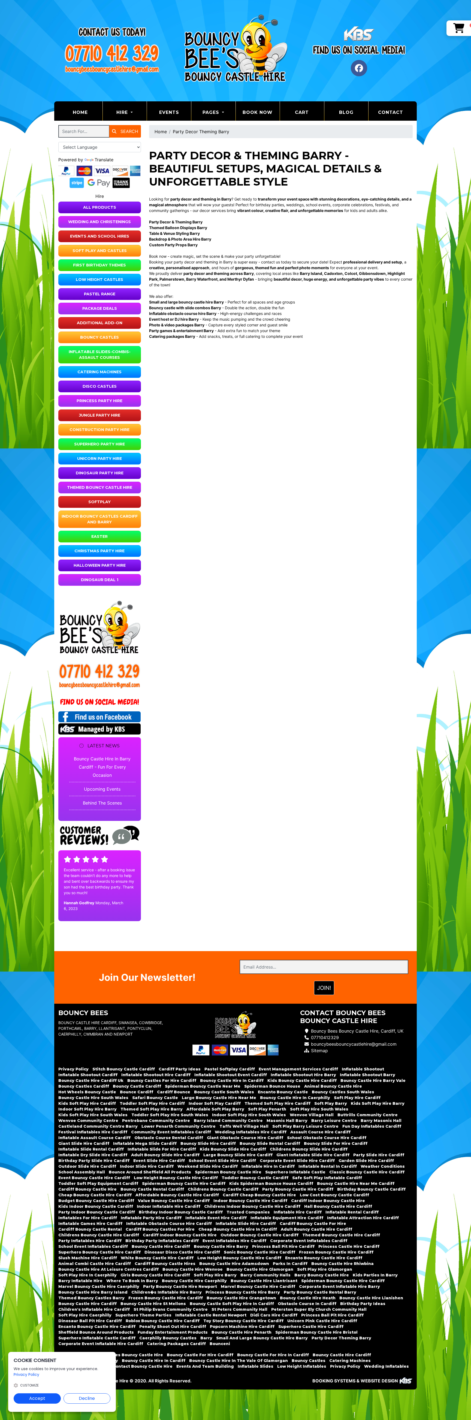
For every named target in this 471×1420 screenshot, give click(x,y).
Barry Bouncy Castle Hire (321, 1275)
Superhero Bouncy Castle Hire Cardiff (99, 1252)
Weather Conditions (383, 1166)
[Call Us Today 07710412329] (99, 671)
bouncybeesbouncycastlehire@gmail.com (354, 1044)
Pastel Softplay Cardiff (229, 1069)
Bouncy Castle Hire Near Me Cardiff (355, 1183)
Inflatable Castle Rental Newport (210, 1315)
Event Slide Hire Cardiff (159, 1160)
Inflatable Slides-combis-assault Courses (100, 354)
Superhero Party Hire (99, 444)
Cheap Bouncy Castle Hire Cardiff (95, 1195)
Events (169, 112)
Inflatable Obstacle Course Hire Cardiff (169, 1223)
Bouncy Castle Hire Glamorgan (260, 1269)
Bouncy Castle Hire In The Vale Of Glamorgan (238, 1360)
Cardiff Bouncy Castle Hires (165, 1263)
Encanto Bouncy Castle (283, 1092)
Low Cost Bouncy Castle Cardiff (334, 1195)
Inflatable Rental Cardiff (352, 1212)
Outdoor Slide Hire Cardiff (87, 1166)
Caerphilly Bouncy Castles (168, 1338)
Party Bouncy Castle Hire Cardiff (297, 1189)
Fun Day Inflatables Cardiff (371, 1126)
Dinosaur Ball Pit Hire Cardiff (90, 1320)
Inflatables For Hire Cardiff (87, 1217)
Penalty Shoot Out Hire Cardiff (172, 1326)
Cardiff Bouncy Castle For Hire (313, 1223)
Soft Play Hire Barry (215, 1275)
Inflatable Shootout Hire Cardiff (156, 1074)
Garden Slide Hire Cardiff (366, 1160)
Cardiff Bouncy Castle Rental (90, 1229)
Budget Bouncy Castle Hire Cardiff (96, 1200)
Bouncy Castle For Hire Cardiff (200, 1354)
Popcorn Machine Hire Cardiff (242, 1326)
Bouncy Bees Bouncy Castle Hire (127, 1354)
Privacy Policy (73, 1069)
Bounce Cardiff (136, 1092)
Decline (87, 1398)
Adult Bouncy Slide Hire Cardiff (165, 1154)
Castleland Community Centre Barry (98, 1126)
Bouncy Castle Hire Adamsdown (234, 1263)
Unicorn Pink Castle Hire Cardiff (322, 1320)
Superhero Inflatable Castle (295, 1172)
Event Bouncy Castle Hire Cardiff (94, 1177)
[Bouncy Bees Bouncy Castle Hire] (235, 51)
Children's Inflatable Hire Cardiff (94, 1309)
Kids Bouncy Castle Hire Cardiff (302, 1080)
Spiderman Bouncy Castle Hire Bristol (316, 1332)
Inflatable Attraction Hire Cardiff (363, 1217)
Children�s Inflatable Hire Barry (166, 1292)
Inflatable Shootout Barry (367, 1074)
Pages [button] (212, 112)
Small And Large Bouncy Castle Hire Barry (262, 1338)
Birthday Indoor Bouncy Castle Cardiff (181, 1212)
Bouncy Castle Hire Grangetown (241, 1297)
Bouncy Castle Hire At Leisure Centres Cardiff (108, 1269)
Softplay (99, 501)
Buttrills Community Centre (367, 1114)
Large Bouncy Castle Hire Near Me (219, 1097)
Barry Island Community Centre (228, 1120)
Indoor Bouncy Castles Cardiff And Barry (100, 519)
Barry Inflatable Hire (80, 1280)
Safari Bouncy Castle (155, 1097)
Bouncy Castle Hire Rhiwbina (342, 1263)
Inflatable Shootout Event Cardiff (230, 1074)
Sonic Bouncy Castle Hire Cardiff (259, 1252)
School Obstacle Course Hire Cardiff (326, 1137)
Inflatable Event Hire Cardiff (216, 1217)
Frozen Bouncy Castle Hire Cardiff (336, 1252)
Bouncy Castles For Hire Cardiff (161, 1080)
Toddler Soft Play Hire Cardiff (152, 1103)
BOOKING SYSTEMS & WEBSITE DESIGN (355, 1380)
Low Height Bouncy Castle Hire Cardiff (176, 1177)
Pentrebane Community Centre (156, 1120)
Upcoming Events (102, 789)
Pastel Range (99, 294)
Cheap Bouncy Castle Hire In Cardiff (237, 1229)
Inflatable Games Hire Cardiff (90, 1223)
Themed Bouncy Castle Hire (99, 487)
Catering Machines (99, 371)
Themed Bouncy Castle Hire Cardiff (341, 1235)
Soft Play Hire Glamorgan (324, 1269)
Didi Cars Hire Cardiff (273, 1315)
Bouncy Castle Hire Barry (221, 1246)
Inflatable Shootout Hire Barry (303, 1074)
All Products (99, 207)
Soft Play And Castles (100, 250)
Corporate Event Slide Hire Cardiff (297, 1160)
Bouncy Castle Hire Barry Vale (373, 1080)
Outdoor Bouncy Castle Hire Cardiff (259, 1235)
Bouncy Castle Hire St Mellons (153, 1303)
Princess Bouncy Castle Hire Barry (243, 1292)
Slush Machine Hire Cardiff (87, 1257)
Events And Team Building (205, 1366)
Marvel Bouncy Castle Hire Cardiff (258, 1286)
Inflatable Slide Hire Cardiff (246, 1223)
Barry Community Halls (265, 1275)
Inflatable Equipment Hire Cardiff (286, 1217)
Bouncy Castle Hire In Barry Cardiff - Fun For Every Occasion (102, 767)
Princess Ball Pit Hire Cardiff (283, 1246)
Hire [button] (122, 112)
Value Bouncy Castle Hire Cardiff (174, 1200)
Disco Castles (100, 386)
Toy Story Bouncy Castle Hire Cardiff (243, 1320)
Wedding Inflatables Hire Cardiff (250, 1132)
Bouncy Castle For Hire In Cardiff (273, 1354)
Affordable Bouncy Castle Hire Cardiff (177, 1195)
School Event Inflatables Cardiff (93, 1246)
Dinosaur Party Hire (99, 473)
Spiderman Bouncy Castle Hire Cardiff (183, 1183)
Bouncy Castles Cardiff (83, 1086)
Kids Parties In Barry (375, 1275)
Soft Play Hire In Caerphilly (87, 1275)
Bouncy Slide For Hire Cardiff (335, 1143)
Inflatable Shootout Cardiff (87, 1074)
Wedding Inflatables (386, 1366)
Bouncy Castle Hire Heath (308, 1297)
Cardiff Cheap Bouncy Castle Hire (259, 1195)
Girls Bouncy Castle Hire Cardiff (155, 1275)
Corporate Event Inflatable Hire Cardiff (100, 1343)
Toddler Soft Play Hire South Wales (169, 1114)
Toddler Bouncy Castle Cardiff (255, 1177)
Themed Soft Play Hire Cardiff (277, 1103)
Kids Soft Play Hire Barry (377, 1103)
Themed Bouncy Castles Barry (91, 1297)
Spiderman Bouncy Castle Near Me (202, 1086)
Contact (390, 112)
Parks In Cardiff (290, 1263)
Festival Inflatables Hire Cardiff (92, 1132)
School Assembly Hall (81, 1172)
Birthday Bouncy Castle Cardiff (371, 1189)
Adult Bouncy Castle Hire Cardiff (316, 1229)
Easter (99, 536)
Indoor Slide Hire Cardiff (147, 1166)
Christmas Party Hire (99, 550)
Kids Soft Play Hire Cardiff (87, 1103)
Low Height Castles (99, 279)
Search (128, 131)
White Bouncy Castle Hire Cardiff (157, 1257)
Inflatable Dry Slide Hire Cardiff (92, 1154)
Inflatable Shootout (363, 1069)
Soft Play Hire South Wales (319, 1109)
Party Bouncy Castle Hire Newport (180, 1286)
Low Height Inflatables (301, 1366)
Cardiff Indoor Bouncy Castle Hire (328, 1200)
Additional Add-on (99, 322)
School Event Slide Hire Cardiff (222, 1160)
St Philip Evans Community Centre (171, 1309)
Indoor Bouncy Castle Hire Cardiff (250, 1200)
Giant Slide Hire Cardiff (83, 1143)
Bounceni (220, 1343)
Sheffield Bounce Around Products (96, 1332)
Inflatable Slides (255, 1366)
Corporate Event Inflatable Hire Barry (339, 1286)
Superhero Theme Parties (143, 1315)
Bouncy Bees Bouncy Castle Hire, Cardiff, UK (357, 1031)
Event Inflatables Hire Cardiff (234, 1240)
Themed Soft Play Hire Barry (151, 1109)
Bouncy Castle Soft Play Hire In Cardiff (232, 1303)
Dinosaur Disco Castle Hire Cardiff (182, 1252)
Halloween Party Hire (100, 565)
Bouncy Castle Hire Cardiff (161, 1246)
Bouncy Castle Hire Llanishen (371, 1297)
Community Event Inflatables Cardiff (171, 1132)
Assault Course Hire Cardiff (320, 1132)
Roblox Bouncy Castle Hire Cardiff (163, 1320)
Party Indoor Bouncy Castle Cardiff (96, 1212)
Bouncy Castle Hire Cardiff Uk (90, 1080)
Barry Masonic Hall (381, 1120)
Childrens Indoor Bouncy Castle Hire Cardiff (252, 1206)
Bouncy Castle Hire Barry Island (93, 1292)
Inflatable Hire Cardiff (298, 1212)
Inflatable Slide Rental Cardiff (91, 1149)
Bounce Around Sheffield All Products (150, 1172)
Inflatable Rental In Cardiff (327, 1166)
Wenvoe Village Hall (312, 1114)
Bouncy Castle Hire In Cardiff (232, 1080)
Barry (206, 1338)
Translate (104, 159)
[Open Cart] (458, 28)
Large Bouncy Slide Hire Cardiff (238, 1154)
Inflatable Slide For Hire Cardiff (162, 1149)
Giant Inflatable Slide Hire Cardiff (312, 1154)
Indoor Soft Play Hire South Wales (249, 1114)
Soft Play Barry (330, 1103)
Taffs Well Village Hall (243, 1126)
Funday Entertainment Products (173, 1332)
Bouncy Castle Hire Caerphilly (194, 1280)
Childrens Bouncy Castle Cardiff (223, 1189)
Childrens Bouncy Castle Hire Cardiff (98, 1235)
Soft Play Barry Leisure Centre (305, 1126)
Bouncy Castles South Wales (343, 1092)
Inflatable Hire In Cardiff (268, 1166)
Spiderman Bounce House (272, 1086)
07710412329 (325, 1037)
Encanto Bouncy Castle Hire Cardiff (323, 1257)
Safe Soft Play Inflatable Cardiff (327, 1177)
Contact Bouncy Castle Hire (143, 1366)
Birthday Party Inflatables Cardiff (162, 1240)
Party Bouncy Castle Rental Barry (320, 1292)
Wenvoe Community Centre (88, 1120)
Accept (37, 1398)
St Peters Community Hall (239, 1309)
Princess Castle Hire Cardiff (348, 1246)
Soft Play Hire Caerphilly (84, 1315)
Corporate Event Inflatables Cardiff (308, 1240)
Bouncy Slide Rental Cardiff (270, 1143)
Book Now (258, 112)
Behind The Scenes (102, 803)
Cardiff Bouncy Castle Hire (87, 1189)
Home (87, 112)
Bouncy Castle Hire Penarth (241, 1332)
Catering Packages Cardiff (176, 1343)
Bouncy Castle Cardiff (137, 1086)
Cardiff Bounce (173, 1092)
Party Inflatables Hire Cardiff (90, 1240)
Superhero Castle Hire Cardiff (310, 1326)
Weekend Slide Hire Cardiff (207, 1166)
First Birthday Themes (99, 265)
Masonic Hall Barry (287, 1120)
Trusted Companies (248, 1212)
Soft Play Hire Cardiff (357, 1097)
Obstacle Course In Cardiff (307, 1303)
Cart (302, 112)
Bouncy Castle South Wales (224, 1092)
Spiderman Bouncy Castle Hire (228, 1172)
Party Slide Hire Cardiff (378, 1154)
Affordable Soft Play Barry (215, 1109)
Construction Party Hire (99, 429)
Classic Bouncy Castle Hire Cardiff (366, 1172)
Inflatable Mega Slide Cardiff (145, 1143)
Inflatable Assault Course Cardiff (94, 1137)
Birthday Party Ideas (362, 1303)
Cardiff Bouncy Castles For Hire (160, 1229)
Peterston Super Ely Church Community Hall (319, 1309)
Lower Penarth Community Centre (178, 1126)
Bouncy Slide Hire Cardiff (208, 1143)
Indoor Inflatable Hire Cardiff (168, 1206)
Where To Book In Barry (132, 1280)
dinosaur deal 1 (99, 579)
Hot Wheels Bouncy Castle (87, 1092)
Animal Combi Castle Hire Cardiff (94, 1263)
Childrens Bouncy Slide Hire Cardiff (309, 1149)
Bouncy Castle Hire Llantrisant (264, 1280)
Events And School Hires (99, 236)
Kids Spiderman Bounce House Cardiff (271, 1183)
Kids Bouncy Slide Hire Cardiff (233, 1149)
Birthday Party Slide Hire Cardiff (93, 1160)
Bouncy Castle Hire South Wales (93, 1097)
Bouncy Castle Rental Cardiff (152, 1189)
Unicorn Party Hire (99, 458)
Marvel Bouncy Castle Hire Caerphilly (98, 1286)
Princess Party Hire (99, 400)
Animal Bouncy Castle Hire (333, 1086)
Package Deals (99, 308)
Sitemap (319, 1050)
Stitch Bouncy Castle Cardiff (123, 1069)
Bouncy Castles (99, 337)
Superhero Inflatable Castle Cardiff (96, 1338)
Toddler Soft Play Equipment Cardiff (98, 1183)
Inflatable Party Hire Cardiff (151, 1217)
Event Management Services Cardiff (298, 1069)
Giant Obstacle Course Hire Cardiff (245, 1137)
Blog (346, 112)
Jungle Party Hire (99, 415)
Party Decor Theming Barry (201, 131)
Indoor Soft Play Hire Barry (87, 1109)
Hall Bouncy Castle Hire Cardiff (338, 1206)
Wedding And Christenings (99, 221)
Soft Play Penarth (267, 1109)
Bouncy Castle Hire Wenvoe (192, 1269)
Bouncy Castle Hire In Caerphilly (295, 1097)
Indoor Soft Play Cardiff (215, 1103)
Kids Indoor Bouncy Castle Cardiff (95, 1206)
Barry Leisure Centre (334, 1120)
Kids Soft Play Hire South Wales (93, 1114)
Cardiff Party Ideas (180, 1069)
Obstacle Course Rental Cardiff (168, 1137)
